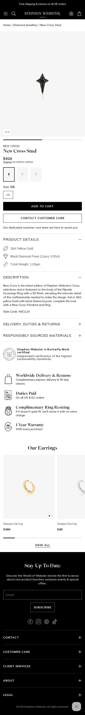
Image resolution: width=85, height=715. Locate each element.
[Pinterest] (46, 621)
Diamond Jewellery (25, 25)
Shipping (7, 162)
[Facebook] (30, 621)
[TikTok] (54, 621)
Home (7, 25)
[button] (5, 13)
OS (8, 194)
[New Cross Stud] (9, 174)
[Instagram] (38, 621)
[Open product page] (29, 487)
